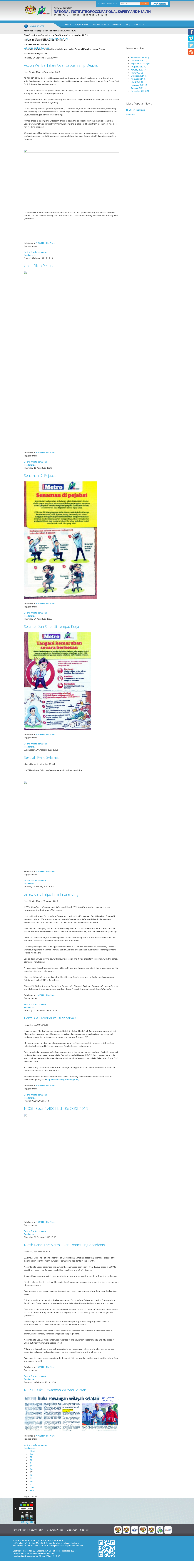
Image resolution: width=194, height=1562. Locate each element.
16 (31, 1469)
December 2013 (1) (140, 91)
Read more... (29, 255)
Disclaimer (72, 1530)
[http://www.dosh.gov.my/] (151, 1529)
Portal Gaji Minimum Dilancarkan (50, 1017)
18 (31, 1475)
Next (32, 1487)
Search (144, 3)
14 (31, 1463)
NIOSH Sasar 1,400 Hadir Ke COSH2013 (56, 1108)
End (32, 1490)
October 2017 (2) (139, 60)
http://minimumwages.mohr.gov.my (62, 1079)
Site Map (84, 1530)
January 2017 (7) (138, 69)
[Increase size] (22, 1518)
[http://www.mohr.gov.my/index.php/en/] (143, 1529)
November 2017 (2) (140, 57)
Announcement (99, 24)
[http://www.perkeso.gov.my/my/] (159, 1529)
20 (31, 1481)
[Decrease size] (31, 1518)
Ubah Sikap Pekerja (39, 265)
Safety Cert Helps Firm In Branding (51, 894)
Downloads (116, 24)
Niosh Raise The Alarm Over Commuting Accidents (64, 1244)
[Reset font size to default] (26, 1518)
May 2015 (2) (137, 72)
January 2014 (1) (138, 88)
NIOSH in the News (135, 109)
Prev (32, 1454)
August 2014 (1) (138, 78)
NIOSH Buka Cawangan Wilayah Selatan (55, 1389)
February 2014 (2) (139, 85)
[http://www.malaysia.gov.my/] (118, 1529)
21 (31, 1484)
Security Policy (36, 1530)
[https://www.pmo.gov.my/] (126, 1529)
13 (31, 1460)
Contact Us (139, 24)
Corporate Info (82, 24)
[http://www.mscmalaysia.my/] (134, 1529)
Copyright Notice (55, 1530)
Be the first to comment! (35, 252)
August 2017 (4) (138, 66)
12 (31, 1457)
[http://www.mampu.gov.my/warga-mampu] (168, 1529)
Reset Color (26, 1508)
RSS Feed (130, 114)
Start (32, 1451)
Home (68, 24)
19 (31, 1478)
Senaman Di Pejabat (40, 475)
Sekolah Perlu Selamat (41, 757)
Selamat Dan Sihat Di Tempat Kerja (51, 626)
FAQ (128, 24)
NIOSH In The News (58, 38)
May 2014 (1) (137, 82)
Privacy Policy (19, 1530)
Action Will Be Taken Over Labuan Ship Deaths (61, 65)
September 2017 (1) (140, 63)
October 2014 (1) (139, 75)
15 (31, 1466)
